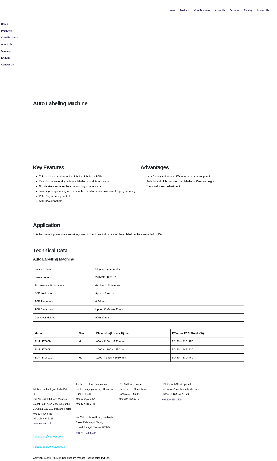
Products (185, 10)
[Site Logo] (34, 10)
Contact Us (263, 10)
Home (172, 10)
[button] (273, 36)
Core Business (202, 10)
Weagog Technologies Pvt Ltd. (93, 458)
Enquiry (248, 10)
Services (234, 10)
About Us (220, 10)
